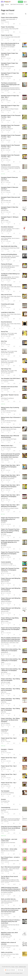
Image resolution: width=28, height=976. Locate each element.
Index (2, 817)
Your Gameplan (5, 791)
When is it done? (4, 220)
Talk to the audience (5, 190)
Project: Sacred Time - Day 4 (9, 757)
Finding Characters (6, 236)
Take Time (4, 349)
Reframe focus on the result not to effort (10, 860)
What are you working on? (7, 128)
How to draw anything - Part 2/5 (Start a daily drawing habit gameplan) (10, 266)
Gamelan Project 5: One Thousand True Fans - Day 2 (10, 146)
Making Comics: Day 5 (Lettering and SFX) (10, 408)
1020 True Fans (4, 158)
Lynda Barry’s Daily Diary (8, 312)
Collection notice (22, 966)
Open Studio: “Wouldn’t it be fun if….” (10, 395)
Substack (8, 973)
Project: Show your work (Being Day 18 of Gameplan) (10, 598)
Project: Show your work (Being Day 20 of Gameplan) (10, 579)
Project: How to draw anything (9, 17)
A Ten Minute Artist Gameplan (8, 46)
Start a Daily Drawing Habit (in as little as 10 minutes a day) (10, 44)
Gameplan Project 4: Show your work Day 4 (9, 188)
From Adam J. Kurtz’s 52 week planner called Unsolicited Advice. (9, 901)
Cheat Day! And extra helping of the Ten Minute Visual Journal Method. (11, 827)
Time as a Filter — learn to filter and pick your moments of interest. (10, 869)
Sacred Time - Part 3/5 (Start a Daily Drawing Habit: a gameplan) (9, 352)
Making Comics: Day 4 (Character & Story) (11, 418)
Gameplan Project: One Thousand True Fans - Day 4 (10, 126)
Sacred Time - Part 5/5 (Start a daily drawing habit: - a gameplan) (9, 334)
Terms (16, 966)
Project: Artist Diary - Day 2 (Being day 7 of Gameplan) (10, 709)
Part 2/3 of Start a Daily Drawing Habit (9, 28)
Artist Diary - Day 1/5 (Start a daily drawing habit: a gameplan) (10, 324)
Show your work (4, 210)
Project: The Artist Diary (7, 27)
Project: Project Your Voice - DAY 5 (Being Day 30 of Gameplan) (10, 466)
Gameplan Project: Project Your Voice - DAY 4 (9, 64)
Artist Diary (3, 305)
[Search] (25, 13)
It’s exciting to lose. (5, 801)
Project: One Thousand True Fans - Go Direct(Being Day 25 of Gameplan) (10, 519)
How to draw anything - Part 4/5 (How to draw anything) (10, 239)
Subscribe (20, 1)
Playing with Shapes (6, 264)
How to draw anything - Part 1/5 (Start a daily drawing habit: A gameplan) (10, 277)
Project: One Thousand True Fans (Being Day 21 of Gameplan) (10, 569)
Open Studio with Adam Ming (9, 246)
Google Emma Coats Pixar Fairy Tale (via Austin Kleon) (10, 925)
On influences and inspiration (7, 66)
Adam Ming (7, 22)
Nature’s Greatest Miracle (6, 76)
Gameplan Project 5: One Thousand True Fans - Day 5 (10, 116)
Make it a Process (5, 180)
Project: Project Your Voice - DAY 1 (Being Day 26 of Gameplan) (10, 505)
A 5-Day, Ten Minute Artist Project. (8, 410)
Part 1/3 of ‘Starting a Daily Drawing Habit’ (10, 37)
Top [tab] (6, 13)
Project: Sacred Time (6, 35)
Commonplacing (5, 807)
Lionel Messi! (4, 730)
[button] (2, 4)
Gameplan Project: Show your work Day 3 (10, 198)
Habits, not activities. (7, 952)
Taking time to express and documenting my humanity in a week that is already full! (10, 167)
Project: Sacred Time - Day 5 (8, 738)
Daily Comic (3, 692)
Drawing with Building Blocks (9, 254)
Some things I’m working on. (7, 398)
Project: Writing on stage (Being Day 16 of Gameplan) (9, 618)
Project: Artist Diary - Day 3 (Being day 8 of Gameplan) (10, 699)
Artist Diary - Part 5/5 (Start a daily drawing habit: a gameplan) (10, 287)
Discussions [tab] (11, 13)
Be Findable (3, 138)
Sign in (25, 1)
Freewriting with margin (7, 304)
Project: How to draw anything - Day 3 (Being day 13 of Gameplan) (11, 649)
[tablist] (7, 13)
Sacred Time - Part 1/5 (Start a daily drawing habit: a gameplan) (9, 361)
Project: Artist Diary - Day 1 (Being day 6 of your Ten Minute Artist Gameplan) (10, 720)
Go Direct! (3, 118)
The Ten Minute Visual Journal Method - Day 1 (9, 877)
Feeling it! (3, 56)
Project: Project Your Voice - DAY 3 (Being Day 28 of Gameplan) (10, 485)
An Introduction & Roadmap (7, 380)
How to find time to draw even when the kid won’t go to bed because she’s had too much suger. (11, 910)
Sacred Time (4, 331)
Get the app (20, 970)
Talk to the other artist (6, 200)
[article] (14, 21)
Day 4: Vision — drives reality (9, 849)
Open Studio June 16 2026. (7, 458)
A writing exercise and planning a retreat (10, 248)
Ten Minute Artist (6, 165)
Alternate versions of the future (8, 842)
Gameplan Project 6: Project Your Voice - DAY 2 (10, 96)
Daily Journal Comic (6, 294)
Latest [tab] (3, 13)
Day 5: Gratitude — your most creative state (9, 840)
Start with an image (6, 285)
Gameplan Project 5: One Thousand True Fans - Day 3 (10, 136)
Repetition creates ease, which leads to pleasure (9, 933)
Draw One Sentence (6, 322)
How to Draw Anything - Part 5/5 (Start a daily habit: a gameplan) (10, 229)
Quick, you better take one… (8, 899)
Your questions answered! (7, 892)
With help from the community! (8, 829)
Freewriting (3, 702)
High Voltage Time (6, 368)
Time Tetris (4, 359)
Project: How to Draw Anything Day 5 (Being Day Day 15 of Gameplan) (10, 628)
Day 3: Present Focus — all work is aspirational (10, 858)
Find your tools (4, 99)
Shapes (2, 662)
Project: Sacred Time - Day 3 (8, 766)
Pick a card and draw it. (6, 913)
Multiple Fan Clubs (5, 148)
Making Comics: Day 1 (7, 445)
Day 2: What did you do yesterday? (10, 867)
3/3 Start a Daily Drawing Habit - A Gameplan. (9, 20)
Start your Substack (10, 970)
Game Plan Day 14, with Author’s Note (9, 642)
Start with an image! (5, 682)
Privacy (12, 966)
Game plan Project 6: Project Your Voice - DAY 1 (10, 106)
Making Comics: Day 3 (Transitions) (11, 427)
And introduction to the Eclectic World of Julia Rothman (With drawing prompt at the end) (10, 88)
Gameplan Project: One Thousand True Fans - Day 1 (10, 155)
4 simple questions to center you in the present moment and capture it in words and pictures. (10, 880)
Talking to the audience (6, 601)
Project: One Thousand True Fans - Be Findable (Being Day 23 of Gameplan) (10, 542)
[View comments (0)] (8, 24)
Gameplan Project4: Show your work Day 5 (9, 178)
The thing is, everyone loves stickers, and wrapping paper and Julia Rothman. (10, 84)
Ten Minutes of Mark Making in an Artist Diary (10, 274)
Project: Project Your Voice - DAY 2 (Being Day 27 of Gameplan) (10, 495)
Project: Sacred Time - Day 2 (8, 774)
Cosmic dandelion (6, 562)
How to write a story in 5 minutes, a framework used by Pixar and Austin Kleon (10, 921)
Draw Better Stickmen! (7, 227)
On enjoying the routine (6, 936)
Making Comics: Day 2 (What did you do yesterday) (10, 436)
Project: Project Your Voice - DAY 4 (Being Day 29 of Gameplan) (10, 476)
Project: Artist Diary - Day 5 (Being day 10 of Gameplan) (10, 679)
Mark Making (4, 672)
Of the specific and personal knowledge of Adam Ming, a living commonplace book (10, 819)
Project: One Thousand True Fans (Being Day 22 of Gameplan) (10, 552)
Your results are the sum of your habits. (10, 945)
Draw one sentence (5, 723)
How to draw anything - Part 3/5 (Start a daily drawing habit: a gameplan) (10, 256)
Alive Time (4, 341)
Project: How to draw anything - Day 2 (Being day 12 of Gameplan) (11, 659)
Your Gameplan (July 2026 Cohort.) (10, 378)
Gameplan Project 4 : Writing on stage (9, 217)
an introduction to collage (7, 563)
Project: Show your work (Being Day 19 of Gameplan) (10, 589)
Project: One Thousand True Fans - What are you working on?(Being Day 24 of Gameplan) (10, 531)
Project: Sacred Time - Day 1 (8, 782)
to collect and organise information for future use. (9, 810)
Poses (2, 631)
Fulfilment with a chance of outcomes (8, 943)
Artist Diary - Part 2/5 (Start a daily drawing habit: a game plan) (10, 314)
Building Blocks (4, 652)
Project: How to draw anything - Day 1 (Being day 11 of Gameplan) (11, 669)
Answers (3, 799)
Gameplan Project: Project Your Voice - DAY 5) (9, 54)
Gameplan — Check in (7, 749)
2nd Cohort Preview (5, 388)
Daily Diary (3, 711)
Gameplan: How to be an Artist (9, 386)
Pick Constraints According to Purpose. (9, 108)
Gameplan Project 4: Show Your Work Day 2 (9, 207)
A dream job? (4, 731)
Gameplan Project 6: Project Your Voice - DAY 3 (10, 73)
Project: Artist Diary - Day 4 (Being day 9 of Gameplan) (10, 689)
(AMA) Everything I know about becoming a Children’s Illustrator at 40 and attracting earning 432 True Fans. (10, 889)
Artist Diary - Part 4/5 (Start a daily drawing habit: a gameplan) (10, 297)
